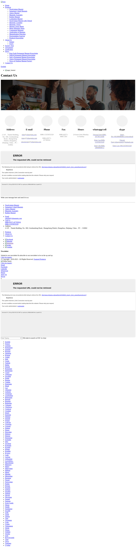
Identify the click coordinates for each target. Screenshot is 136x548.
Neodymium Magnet (16, 9)
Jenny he (4, 274)
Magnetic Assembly (16, 15)
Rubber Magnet (14, 17)
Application (9, 49)
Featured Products (40, 259)
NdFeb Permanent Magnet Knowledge (22, 55)
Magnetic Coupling (15, 23)
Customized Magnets (16, 30)
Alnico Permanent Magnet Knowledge (22, 59)
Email (3, 265)
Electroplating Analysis (17, 36)
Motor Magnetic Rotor (16, 28)
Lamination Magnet (16, 19)
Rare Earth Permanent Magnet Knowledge (23, 53)
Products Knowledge (16, 38)
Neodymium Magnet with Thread (20, 21)
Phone (3, 273)
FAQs (11, 44)
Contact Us (9, 63)
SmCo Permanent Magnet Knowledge (22, 57)
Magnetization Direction (17, 34)
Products (8, 7)
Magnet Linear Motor (16, 26)
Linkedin (4, 269)
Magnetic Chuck (15, 24)
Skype (3, 276)
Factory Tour (9, 46)
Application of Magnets (17, 32)
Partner (11, 42)
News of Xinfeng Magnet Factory (20, 61)
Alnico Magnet (14, 13)
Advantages (9, 48)
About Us (8, 40)
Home (7, 5)
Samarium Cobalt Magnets (18, 11)
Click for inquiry (6, 263)
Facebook (4, 267)
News (7, 51)
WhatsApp (4, 271)
